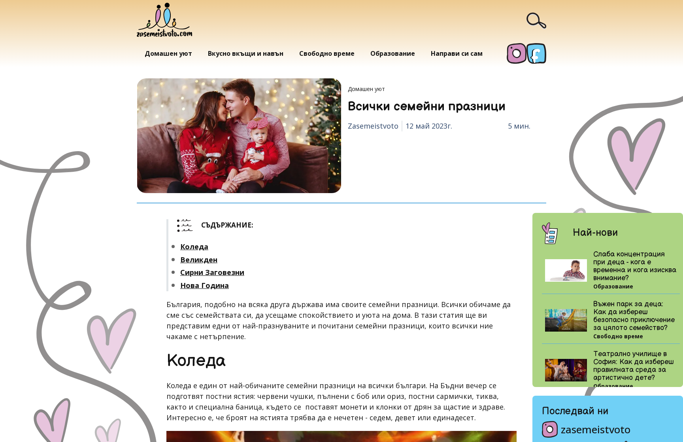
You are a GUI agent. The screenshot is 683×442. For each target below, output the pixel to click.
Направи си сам (457, 53)
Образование (392, 53)
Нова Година (204, 285)
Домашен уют (168, 53)
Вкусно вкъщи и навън (245, 53)
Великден (198, 259)
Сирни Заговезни (212, 272)
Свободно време (327, 53)
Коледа (194, 246)
